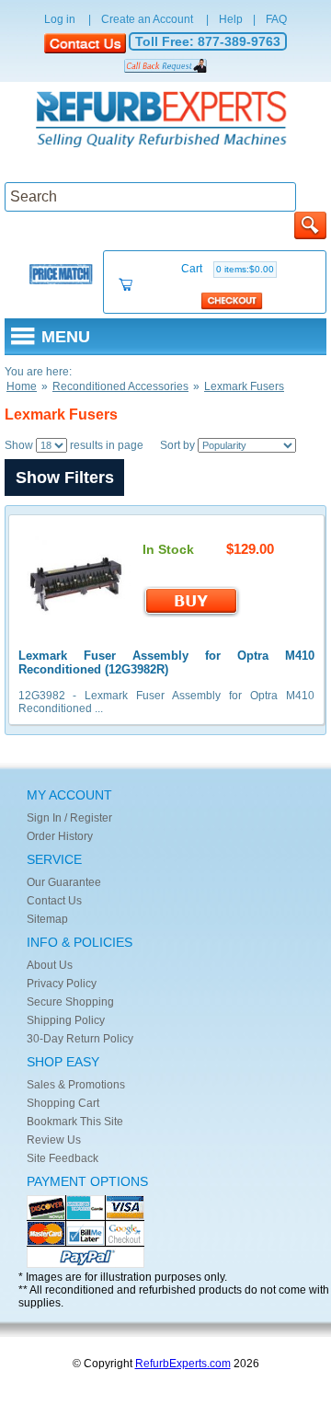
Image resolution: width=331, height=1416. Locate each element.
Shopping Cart (63, 1103)
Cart (227, 268)
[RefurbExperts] (165, 120)
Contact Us (54, 900)
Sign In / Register (69, 818)
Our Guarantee (64, 882)
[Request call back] (165, 65)
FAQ (276, 19)
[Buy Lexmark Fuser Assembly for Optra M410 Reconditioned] (192, 613)
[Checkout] (232, 300)
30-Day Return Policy (80, 1038)
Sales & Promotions (76, 1084)
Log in (59, 19)
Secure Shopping (70, 1002)
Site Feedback (62, 1158)
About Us (50, 965)
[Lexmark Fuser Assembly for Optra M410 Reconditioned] (77, 628)
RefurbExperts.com (183, 1363)
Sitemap (47, 919)
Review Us (54, 1140)
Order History (60, 836)
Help (231, 19)
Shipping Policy (66, 1020)
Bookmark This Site (75, 1121)
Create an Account (147, 19)
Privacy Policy (62, 983)
